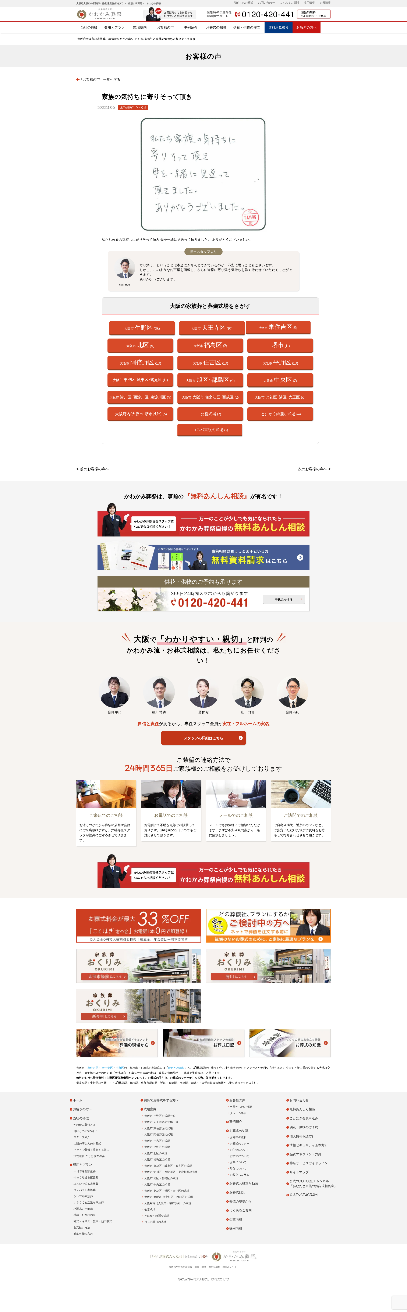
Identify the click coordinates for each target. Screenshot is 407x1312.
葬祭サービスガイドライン (309, 1163)
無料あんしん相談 (302, 1109)
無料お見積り (278, 27)
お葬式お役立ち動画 (243, 1183)
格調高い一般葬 (83, 1208)
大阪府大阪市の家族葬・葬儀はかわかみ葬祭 (105, 38)
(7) (211, 414)
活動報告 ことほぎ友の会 (89, 1156)
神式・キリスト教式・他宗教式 (93, 1221)
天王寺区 (107, 1067)
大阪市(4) (140, 345)
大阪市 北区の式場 (155, 1153)
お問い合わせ (266, 2)
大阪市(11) (140, 380)
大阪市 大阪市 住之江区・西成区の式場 (168, 1197)
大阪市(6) (280, 397)
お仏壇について (239, 1156)
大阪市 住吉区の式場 (157, 1140)
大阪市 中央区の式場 (157, 1184)
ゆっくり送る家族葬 (86, 1177)
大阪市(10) (140, 362)
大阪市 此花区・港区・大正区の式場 (166, 1190)
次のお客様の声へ (312, 469)
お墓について (238, 1162)
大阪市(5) (278, 327)
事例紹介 (191, 27)
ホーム (77, 1100)
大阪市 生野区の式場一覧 (160, 1115)
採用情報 (309, 2)
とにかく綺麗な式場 (156, 1215)
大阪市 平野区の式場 (157, 1147)
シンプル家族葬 (83, 1196)
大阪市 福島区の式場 (157, 1159)
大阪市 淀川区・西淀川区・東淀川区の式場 (171, 1172)
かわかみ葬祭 (176, 1067)
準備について (238, 1168)
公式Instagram (304, 1194)
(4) (281, 414)
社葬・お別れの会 (85, 1215)
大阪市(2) (210, 397)
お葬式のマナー (239, 1143)
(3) (141, 414)
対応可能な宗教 (83, 1233)
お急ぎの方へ (306, 27)
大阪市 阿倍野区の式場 (158, 1134)
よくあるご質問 (289, 2)
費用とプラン (114, 27)
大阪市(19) (212, 327)
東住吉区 (92, 1067)
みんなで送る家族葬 (86, 1183)
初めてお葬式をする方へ (161, 1100)
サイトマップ (299, 1172)
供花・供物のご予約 (304, 1127)
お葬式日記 (237, 1192)
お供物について (239, 1149)
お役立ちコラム (239, 1174)
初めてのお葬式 (243, 2)
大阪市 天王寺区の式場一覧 (161, 1122)
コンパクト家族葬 (85, 1190)
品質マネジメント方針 (305, 1154)
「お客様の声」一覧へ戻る (99, 79)
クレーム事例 (238, 1113)
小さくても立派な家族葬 (89, 1202)
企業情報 (325, 2)
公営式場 (149, 1209)
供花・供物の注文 (246, 27)
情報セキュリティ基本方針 (309, 1145)
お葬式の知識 (216, 27)
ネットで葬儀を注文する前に (91, 1149)
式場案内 (140, 27)
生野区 (120, 1067)
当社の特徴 (89, 27)
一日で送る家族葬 (85, 1171)
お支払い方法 (82, 1227)
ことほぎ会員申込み (304, 1118)
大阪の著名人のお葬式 (87, 1143)
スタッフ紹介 (82, 1137)
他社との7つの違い (85, 1131)
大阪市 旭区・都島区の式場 (161, 1178)
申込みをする (284, 599)
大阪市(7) (210, 345)
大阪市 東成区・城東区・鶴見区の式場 (168, 1165)
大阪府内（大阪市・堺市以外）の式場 (167, 1203)
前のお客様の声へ (94, 469)
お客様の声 (165, 27)
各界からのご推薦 (241, 1106)
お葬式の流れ (238, 1137)
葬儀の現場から (240, 1201)
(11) (281, 345)
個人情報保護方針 (302, 1136)
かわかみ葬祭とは (85, 1124)
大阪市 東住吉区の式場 (158, 1128)
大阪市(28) (142, 327)
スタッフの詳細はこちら (203, 738)
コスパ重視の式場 (155, 1222)
